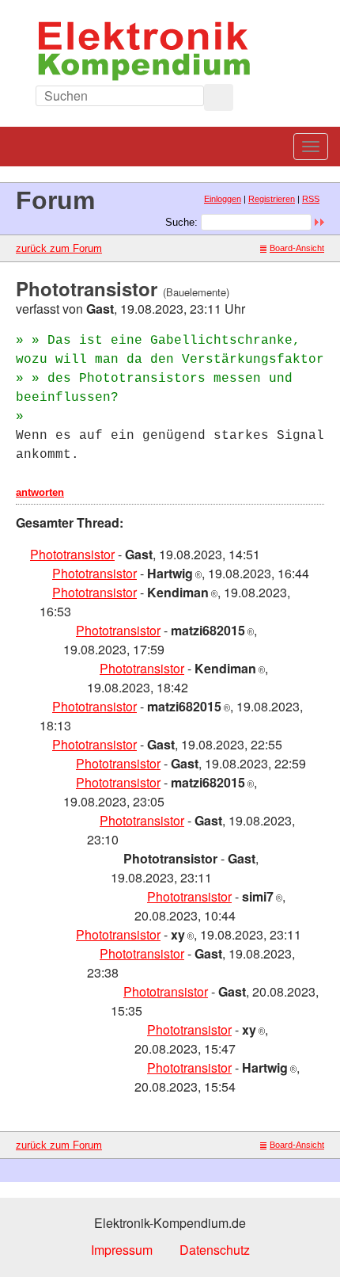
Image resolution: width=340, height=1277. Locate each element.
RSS (310, 199)
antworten (40, 492)
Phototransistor (72, 554)
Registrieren (271, 199)
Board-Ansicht (297, 248)
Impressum (122, 1250)
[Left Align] (218, 97)
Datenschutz (214, 1250)
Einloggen (222, 199)
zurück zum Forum (59, 248)
